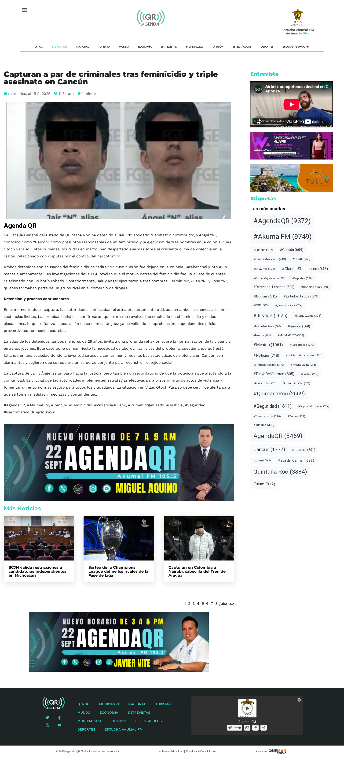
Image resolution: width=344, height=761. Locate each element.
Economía (144, 46)
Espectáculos (242, 46)
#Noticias (266, 355)
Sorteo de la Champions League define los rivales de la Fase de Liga (118, 571)
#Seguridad (272, 406)
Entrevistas (169, 46)
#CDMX (301, 259)
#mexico (299, 326)
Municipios (59, 46)
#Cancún (292, 250)
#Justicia (270, 315)
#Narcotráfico (302, 344)
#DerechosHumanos (273, 287)
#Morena (262, 335)
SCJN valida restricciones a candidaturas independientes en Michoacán (37, 571)
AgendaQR (277, 435)
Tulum (264, 484)
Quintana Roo (280, 471)
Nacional (82, 46)
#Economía (265, 296)
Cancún (269, 449)
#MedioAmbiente (267, 326)
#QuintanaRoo (279, 393)
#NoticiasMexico (268, 365)
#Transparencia (267, 416)
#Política (309, 374)
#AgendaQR (282, 221)
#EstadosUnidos (301, 296)
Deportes (267, 46)
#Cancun (263, 250)
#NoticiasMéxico (303, 364)
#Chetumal (264, 268)
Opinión (218, 46)
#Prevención (264, 383)
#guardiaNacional (288, 305)
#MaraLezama (307, 315)
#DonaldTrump (315, 287)
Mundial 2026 (194, 46)
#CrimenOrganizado (269, 278)
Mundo (124, 46)
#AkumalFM (282, 237)
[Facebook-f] (59, 717)
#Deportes (302, 278)
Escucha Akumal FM (296, 46)
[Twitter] (47, 717)
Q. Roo (39, 46)
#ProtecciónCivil (296, 383)
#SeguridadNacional (313, 406)
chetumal (303, 450)
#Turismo (263, 425)
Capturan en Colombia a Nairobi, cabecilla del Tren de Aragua (197, 571)
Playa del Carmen (296, 460)
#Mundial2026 (291, 335)
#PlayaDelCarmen (273, 374)
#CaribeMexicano (269, 259)
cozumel (262, 460)
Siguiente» (224, 603)
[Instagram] (47, 725)
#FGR (261, 305)
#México (268, 344)
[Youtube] (59, 725)
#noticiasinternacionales (304, 355)
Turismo (104, 46)
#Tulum (296, 416)
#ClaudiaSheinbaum (305, 268)
